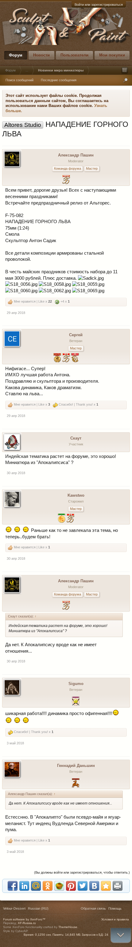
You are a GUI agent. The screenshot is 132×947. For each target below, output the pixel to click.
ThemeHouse (67, 927)
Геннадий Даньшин (76, 765)
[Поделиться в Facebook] (12, 886)
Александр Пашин (76, 155)
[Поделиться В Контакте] (94, 886)
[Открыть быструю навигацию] (125, 70)
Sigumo (75, 683)
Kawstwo (76, 495)
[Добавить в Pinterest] (71, 886)
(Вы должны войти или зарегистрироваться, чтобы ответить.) (82, 872)
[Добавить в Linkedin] (24, 886)
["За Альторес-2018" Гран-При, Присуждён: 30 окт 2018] (57, 358)
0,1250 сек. (43, 934)
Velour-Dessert (14, 908)
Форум (15, 55)
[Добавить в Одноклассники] (47, 886)
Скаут (75, 438)
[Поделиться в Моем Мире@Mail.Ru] (36, 886)
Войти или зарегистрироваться (99, 4)
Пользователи (74, 55)
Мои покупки (112, 55)
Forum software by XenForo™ (24, 919)
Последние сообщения (58, 80)
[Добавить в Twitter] (82, 886)
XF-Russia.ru (27, 923)
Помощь (115, 908)
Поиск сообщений (19, 80)
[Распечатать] (117, 886)
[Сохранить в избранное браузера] (106, 886)
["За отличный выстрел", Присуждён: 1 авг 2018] (76, 701)
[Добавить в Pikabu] (59, 886)
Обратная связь (93, 908)
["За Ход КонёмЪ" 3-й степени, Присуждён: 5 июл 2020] (76, 783)
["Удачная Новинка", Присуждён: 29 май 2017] (66, 180)
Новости (41, 55)
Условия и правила (115, 919)
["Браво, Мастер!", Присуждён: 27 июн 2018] (66, 358)
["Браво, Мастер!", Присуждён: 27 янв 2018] (70, 519)
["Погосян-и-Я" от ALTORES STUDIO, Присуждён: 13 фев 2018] (75, 358)
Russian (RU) (38, 908)
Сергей (76, 335)
